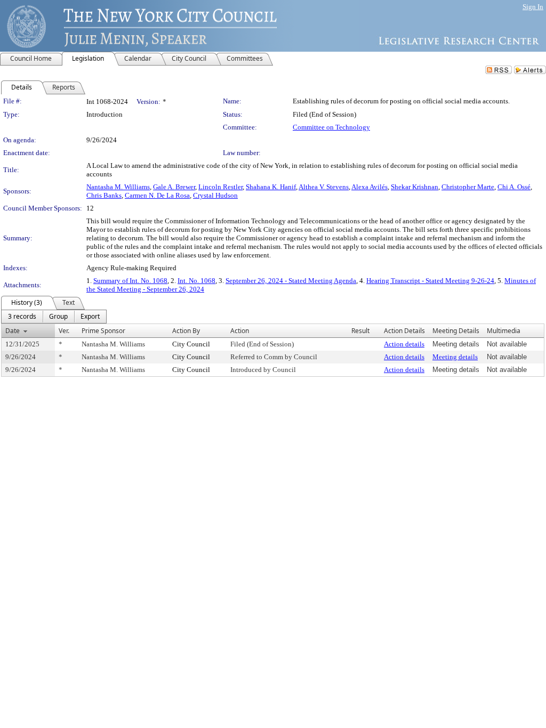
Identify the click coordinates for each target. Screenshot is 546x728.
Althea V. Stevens (324, 187)
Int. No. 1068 (196, 281)
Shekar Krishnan (414, 187)
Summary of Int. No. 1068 (130, 281)
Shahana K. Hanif (271, 187)
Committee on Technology (331, 127)
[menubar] (54, 316)
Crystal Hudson (215, 195)
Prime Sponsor (103, 330)
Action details (404, 344)
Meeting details (455, 357)
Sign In (533, 7)
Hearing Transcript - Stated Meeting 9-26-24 (430, 281)
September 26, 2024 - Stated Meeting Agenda (291, 281)
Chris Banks (104, 195)
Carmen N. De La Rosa (157, 195)
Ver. (64, 330)
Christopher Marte (467, 187)
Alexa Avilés (369, 187)
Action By (186, 330)
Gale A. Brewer (174, 187)
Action (239, 330)
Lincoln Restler (220, 187)
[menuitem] (22, 316)
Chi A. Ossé (514, 187)
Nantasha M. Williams (118, 187)
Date (12, 330)
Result (360, 330)
